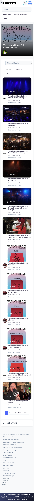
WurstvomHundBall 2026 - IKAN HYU (19, 179)
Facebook (5, 480)
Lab (9, 15)
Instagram (5, 478)
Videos (8, 70)
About (8, 74)
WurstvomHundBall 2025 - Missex (18, 319)
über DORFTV (7, 468)
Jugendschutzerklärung (9, 444)
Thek (5, 18)
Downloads (6, 470)
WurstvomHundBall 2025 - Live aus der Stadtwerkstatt (19, 374)
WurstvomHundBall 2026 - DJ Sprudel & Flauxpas (19, 97)
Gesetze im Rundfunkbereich (11, 439)
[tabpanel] (17, 246)
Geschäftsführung (8, 455)
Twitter (4, 482)
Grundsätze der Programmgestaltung (13, 442)
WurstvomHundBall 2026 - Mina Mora (19, 124)
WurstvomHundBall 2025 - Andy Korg (18, 291)
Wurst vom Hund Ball (14, 100)
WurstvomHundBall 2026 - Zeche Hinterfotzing (19, 152)
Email (4, 484)
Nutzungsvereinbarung (9, 450)
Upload (16, 15)
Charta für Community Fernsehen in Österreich (16, 434)
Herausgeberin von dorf (9, 457)
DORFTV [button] (23, 15)
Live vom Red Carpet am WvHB (18, 402)
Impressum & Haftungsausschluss (12, 447)
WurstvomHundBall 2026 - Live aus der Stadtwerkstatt (19, 236)
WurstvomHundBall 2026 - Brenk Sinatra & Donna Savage (19, 208)
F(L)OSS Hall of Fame (9, 473)
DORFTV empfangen (8, 476)
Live (5, 15)
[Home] (12, 3)
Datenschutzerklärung (9, 437)
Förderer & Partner (8, 452)
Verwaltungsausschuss (9, 463)
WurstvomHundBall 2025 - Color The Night (18, 346)
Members (19, 70)
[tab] (9, 70)
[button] (25, 3)
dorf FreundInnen (8, 465)
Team (4, 460)
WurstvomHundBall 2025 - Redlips (18, 264)
